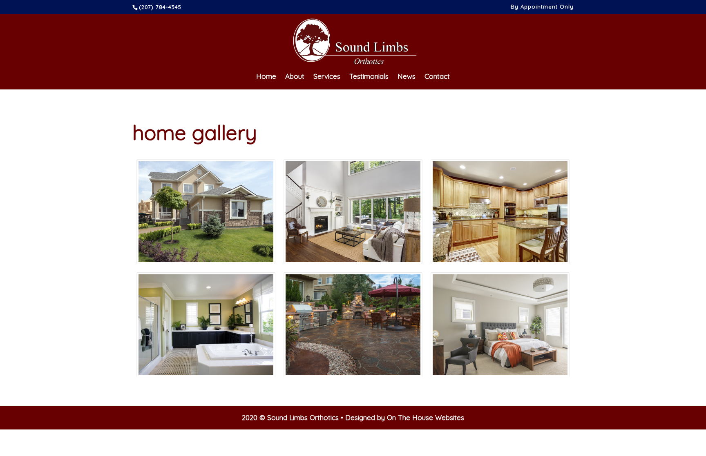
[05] (500, 324)
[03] (206, 211)
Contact (437, 76)
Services (326, 76)
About (294, 76)
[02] (500, 211)
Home (266, 76)
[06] (353, 324)
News (407, 76)
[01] (353, 211)
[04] (206, 324)
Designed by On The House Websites (404, 417)
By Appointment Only (542, 7)
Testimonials (369, 76)
